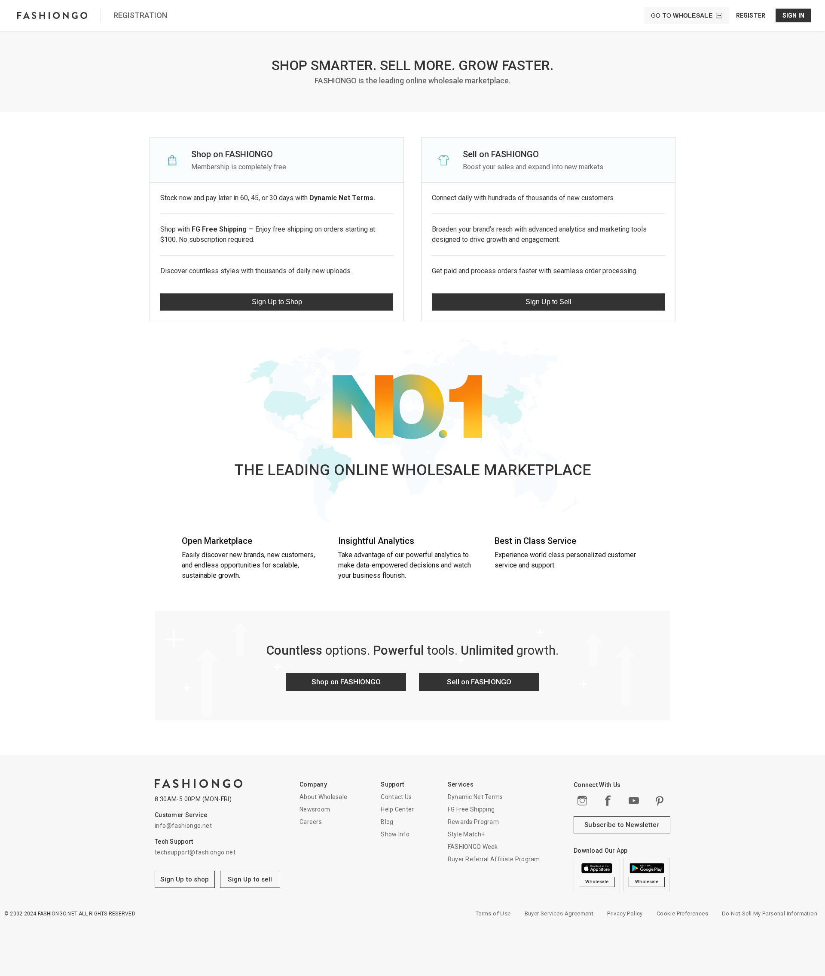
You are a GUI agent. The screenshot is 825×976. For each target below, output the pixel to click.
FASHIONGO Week (473, 846)
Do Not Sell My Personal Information (769, 913)
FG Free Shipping (471, 809)
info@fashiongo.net (183, 825)
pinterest (659, 800)
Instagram (582, 800)
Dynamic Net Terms (475, 796)
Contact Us (396, 796)
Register (750, 15)
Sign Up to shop (184, 879)
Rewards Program (473, 821)
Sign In (793, 15)
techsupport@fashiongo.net (195, 852)
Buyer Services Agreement (559, 913)
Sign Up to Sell (548, 301)
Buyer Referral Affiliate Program (494, 859)
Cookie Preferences (682, 913)
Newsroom (314, 809)
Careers (310, 821)
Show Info (395, 834)
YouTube (633, 800)
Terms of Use (493, 913)
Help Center (397, 809)
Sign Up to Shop (277, 301)
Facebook (608, 800)
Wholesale (597, 881)
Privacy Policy (625, 913)
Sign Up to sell (250, 879)
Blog (387, 821)
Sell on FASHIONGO (479, 681)
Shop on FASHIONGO (346, 681)
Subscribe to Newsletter (621, 825)
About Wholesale (323, 796)
